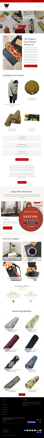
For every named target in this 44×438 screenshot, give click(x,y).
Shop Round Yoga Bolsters (31, 65)
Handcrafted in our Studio (22, 159)
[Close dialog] (41, 208)
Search (4, 402)
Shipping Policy (5, 409)
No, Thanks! (31, 226)
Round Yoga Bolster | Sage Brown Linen (12, 389)
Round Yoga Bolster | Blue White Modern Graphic (12, 369)
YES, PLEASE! (31, 223)
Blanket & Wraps (12, 258)
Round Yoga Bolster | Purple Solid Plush (12, 349)
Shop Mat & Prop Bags (12, 278)
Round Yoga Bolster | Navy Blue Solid (32, 349)
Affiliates (4, 414)
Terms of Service (5, 407)
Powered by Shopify (14, 435)
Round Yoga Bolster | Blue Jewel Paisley (12, 329)
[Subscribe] (21, 422)
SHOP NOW (22, 26)
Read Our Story (22, 182)
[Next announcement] (42, 1)
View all (22, 394)
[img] (22, 288)
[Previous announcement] (2, 1)
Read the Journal (8, 227)
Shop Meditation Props (32, 258)
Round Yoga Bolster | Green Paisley (31, 329)
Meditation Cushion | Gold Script (32, 98)
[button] (2, 6)
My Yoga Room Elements (8, 435)
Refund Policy (5, 412)
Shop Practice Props (32, 278)
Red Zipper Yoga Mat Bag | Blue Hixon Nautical (12, 104)
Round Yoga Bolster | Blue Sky (32, 369)
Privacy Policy (5, 404)
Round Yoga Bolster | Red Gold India (32, 389)
